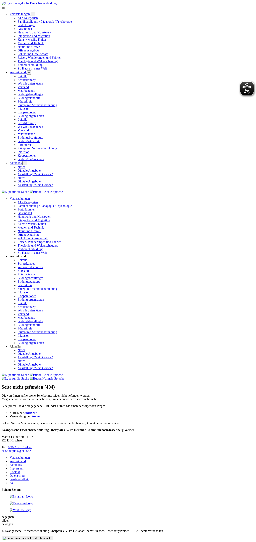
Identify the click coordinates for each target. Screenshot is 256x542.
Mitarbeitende (26, 90)
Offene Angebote (28, 50)
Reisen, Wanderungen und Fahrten (39, 57)
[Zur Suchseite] (16, 191)
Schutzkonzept (27, 80)
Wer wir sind (18, 72)
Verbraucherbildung (30, 64)
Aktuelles (16, 163)
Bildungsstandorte (29, 98)
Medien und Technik (31, 43)
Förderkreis (25, 101)
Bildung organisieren (31, 116)
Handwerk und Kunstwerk (34, 32)
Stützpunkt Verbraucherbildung (37, 105)
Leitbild (22, 76)
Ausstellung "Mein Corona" (35, 174)
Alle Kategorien (28, 18)
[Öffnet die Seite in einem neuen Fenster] (21, 496)
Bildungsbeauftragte (30, 94)
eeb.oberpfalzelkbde (16, 450)
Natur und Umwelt (29, 46)
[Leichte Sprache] (47, 378)
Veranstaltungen (20, 14)
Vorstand (23, 87)
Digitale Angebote (29, 170)
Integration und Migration (34, 36)
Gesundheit (25, 28)
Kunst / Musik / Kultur (32, 39)
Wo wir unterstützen (30, 83)
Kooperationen (27, 112)
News (21, 167)
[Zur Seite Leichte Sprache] (46, 191)
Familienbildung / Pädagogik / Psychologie (45, 21)
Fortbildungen (26, 25)
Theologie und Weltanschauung (38, 61)
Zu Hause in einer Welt (32, 68)
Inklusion (23, 108)
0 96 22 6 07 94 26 (20, 447)
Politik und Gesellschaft (33, 54)
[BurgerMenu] (3, 8)
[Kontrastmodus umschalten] (27, 538)
